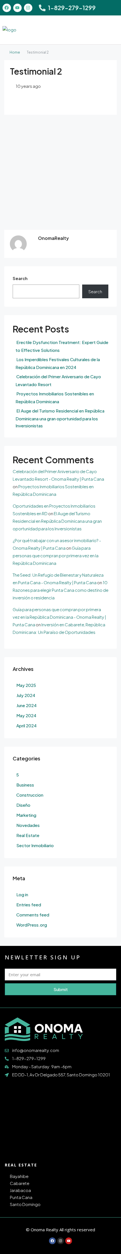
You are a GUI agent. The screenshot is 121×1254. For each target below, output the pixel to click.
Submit (60, 989)
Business (25, 784)
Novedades (28, 825)
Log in (22, 894)
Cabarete (19, 1183)
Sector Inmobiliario (35, 845)
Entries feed (28, 904)
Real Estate (27, 835)
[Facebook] (7, 8)
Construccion (29, 794)
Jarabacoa (20, 1190)
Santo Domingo (25, 1204)
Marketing (26, 815)
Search (20, 278)
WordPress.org (31, 924)
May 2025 (26, 685)
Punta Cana (21, 1197)
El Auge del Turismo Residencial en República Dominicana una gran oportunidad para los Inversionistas (59, 418)
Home (15, 52)
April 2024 (26, 725)
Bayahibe (19, 1176)
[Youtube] (17, 8)
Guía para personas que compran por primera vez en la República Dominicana (55, 555)
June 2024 (26, 705)
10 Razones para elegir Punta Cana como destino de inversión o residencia (60, 590)
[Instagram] (28, 8)
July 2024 (25, 695)
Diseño (23, 805)
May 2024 (26, 715)
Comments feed (32, 914)
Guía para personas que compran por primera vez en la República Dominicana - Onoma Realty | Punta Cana (59, 617)
